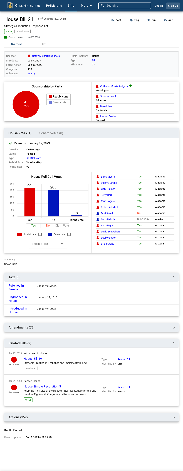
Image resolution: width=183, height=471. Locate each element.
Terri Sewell (107, 213)
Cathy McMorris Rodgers (114, 86)
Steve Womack (108, 96)
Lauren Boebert (108, 116)
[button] (33, 225)
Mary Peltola (108, 219)
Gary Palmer (108, 188)
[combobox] (127, 6)
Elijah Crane (107, 243)
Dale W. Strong (109, 182)
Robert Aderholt (109, 207)
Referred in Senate (16, 287)
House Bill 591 (34, 358)
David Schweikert (110, 231)
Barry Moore (108, 176)
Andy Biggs (107, 225)
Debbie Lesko (108, 237)
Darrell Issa (106, 106)
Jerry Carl (106, 195)
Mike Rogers (108, 201)
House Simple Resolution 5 (42, 386)
